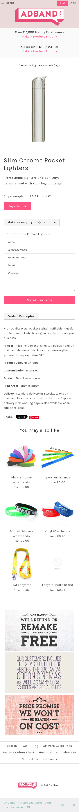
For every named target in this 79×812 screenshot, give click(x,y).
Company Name (17, 249)
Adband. (56, 785)
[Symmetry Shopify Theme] (39, 649)
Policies (50, 759)
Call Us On (40, 47)
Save (35, 417)
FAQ (24, 746)
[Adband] (39, 10)
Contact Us (30, 759)
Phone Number (16, 257)
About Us (70, 752)
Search (12, 746)
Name (11, 242)
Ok (62, 805)
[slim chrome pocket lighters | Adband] (39, 75)
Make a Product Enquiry (40, 36)
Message (13, 273)
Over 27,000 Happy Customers (39, 32)
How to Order (49, 752)
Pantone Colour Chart (18, 752)
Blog (35, 746)
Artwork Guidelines (57, 746)
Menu (10, 3)
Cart (62, 3)
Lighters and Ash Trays (46, 65)
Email (11, 265)
